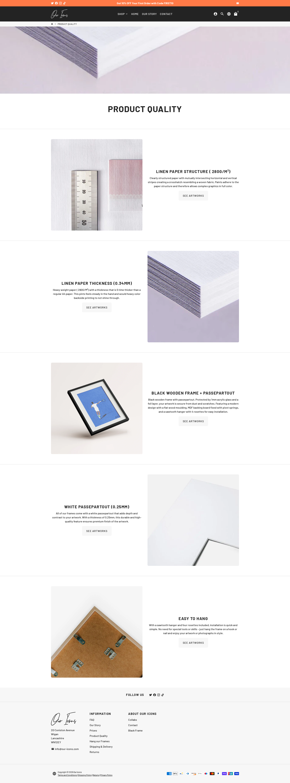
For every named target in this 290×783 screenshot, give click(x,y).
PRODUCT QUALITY (67, 24)
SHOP (123, 13)
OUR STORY (149, 13)
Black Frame (135, 730)
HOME (135, 13)
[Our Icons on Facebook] (56, 3)
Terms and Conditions (67, 775)
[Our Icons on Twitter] (52, 3)
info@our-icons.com (65, 748)
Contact (133, 725)
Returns (94, 751)
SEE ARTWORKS (193, 195)
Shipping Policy (85, 775)
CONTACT (166, 13)
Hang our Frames (100, 741)
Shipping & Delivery (101, 746)
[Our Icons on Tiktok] (64, 3)
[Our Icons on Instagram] (60, 3)
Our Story (95, 725)
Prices (93, 730)
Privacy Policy (106, 775)
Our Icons (78, 772)
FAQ (92, 719)
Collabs (132, 719)
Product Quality (99, 735)
